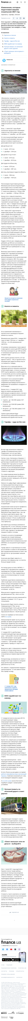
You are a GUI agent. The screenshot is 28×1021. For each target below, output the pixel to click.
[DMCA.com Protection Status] (4, 1014)
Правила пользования (8, 974)
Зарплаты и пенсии (10, 35)
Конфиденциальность (8, 977)
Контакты (19, 977)
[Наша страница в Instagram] (20, 18)
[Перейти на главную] (6, 2)
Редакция (9, 965)
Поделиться (15, 912)
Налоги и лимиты (9, 38)
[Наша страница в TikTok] (15, 949)
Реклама (11, 971)
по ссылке (8, 616)
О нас (3, 965)
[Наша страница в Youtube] (23, 18)
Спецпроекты (20, 971)
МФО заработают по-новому (13, 44)
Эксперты (4, 971)
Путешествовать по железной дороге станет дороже (13, 47)
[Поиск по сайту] (21, 2)
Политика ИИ (22, 968)
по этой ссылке (6, 781)
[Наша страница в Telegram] (17, 18)
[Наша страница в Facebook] (13, 18)
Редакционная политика (8, 968)
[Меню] (25, 2)
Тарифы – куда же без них (12, 41)
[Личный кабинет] (17, 2)
